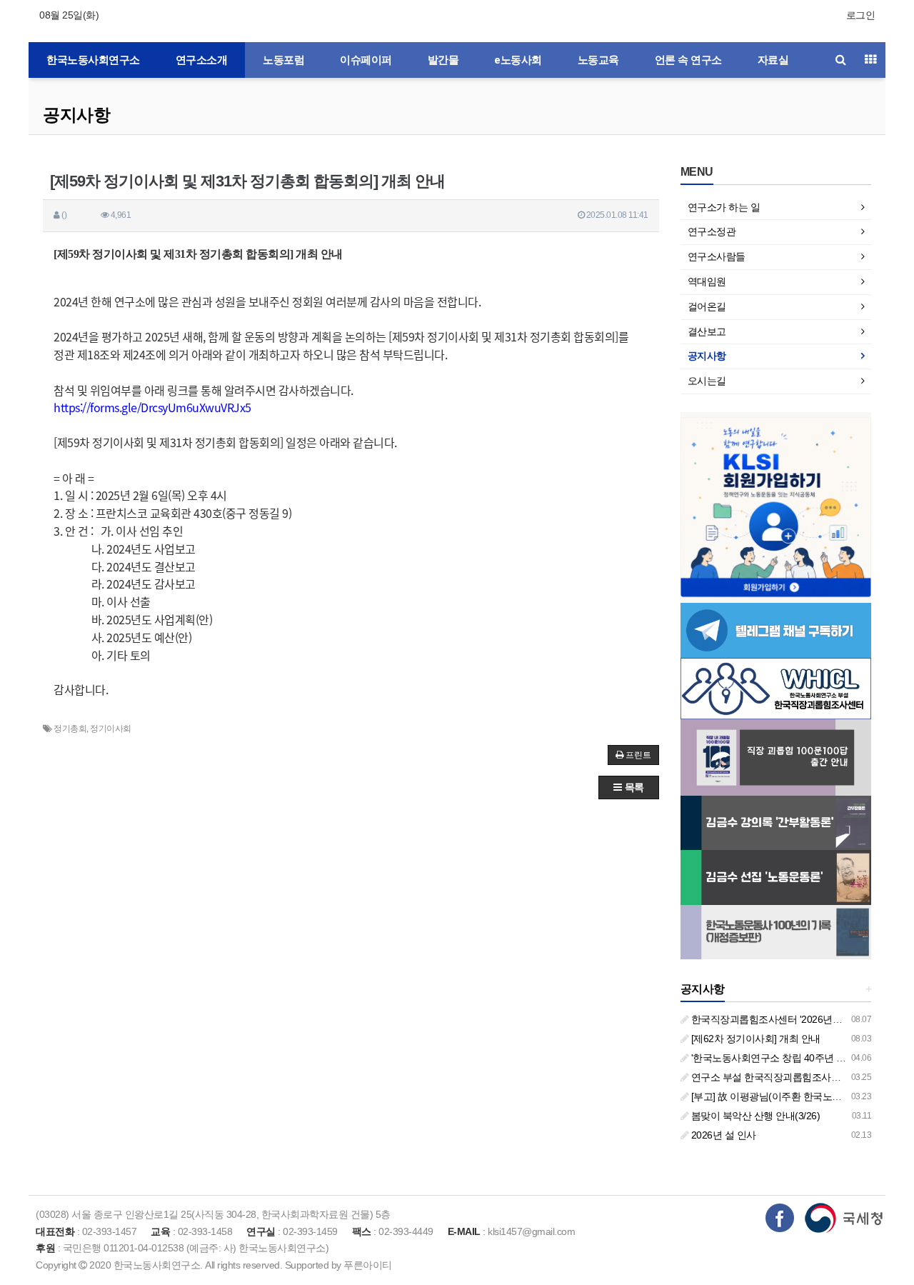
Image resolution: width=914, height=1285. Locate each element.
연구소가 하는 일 (724, 207)
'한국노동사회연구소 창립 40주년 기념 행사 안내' (794, 1058)
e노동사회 (518, 60)
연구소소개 (202, 60)
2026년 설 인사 (722, 1135)
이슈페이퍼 (366, 60)
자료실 (773, 60)
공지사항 (76, 114)
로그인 (860, 15)
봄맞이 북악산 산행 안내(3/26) (754, 1115)
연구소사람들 (716, 256)
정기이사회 (110, 729)
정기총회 (70, 729)
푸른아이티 (367, 1265)
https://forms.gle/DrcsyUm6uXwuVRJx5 (152, 407)
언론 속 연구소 (688, 60)
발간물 (443, 60)
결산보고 (707, 331)
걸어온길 (707, 306)
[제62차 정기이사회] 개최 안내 (754, 1038)
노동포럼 (283, 60)
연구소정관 (712, 231)
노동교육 (598, 60)
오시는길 (707, 380)
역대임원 (707, 281)
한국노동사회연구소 (93, 60)
